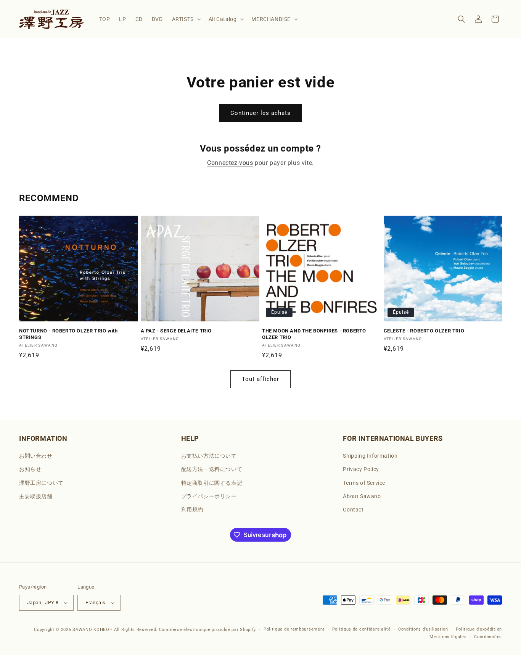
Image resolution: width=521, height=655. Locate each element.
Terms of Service (364, 483)
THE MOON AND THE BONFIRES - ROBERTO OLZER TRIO (314, 334)
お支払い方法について (209, 456)
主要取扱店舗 (36, 496)
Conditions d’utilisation (423, 629)
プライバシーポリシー (209, 496)
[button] (185, 19)
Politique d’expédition (479, 629)
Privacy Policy (361, 469)
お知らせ (30, 469)
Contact (353, 510)
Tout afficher (260, 379)
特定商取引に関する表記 (212, 483)
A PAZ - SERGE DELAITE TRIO (176, 331)
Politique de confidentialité (361, 629)
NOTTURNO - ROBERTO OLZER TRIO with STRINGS (68, 334)
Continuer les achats (260, 113)
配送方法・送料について (212, 469)
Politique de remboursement (294, 629)
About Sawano (362, 496)
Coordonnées (488, 636)
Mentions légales (447, 636)
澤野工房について (41, 483)
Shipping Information (370, 456)
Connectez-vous (230, 162)
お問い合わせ (36, 456)
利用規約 (192, 510)
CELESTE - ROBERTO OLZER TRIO (424, 331)
